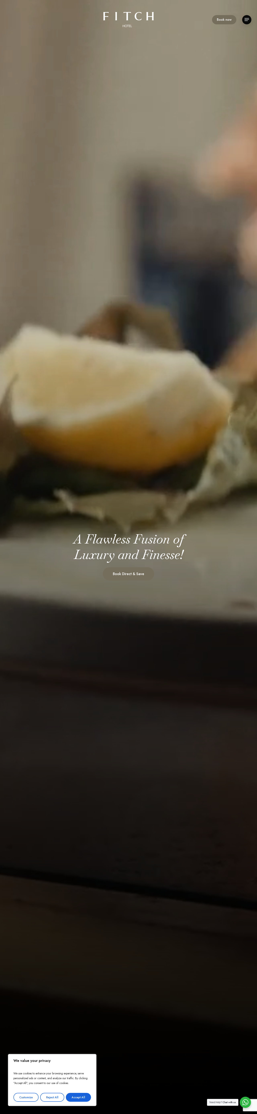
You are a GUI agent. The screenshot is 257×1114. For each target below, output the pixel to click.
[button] (246, 20)
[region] (52, 1080)
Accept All (78, 1097)
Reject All (52, 1097)
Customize (26, 1097)
